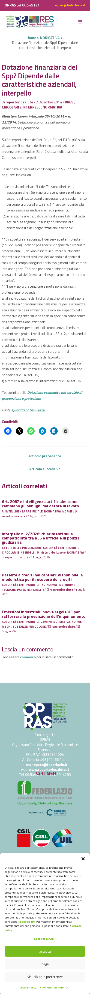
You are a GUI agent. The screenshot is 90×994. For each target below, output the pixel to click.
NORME (67, 511)
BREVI (69, 102)
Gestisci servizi (44, 939)
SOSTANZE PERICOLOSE (29, 626)
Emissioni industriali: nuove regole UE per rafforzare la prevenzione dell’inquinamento (43, 613)
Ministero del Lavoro (51, 552)
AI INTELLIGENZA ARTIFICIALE (22, 511)
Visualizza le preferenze (45, 976)
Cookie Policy (27, 987)
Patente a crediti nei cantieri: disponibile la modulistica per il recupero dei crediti (42, 577)
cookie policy (26, 921)
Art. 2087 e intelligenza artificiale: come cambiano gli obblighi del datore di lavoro (40, 503)
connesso (28, 657)
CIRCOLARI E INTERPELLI (21, 107)
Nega (45, 964)
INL (43, 585)
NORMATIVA (52, 107)
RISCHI (6, 626)
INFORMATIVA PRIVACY (54, 987)
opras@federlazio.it (70, 5)
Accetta (45, 951)
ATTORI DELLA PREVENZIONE (22, 548)
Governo (46, 622)
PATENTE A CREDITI (30, 589)
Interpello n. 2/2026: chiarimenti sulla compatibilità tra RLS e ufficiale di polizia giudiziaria (41, 537)
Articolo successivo (44, 469)
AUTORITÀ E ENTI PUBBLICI (61, 548)
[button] (83, 858)
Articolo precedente (45, 456)
